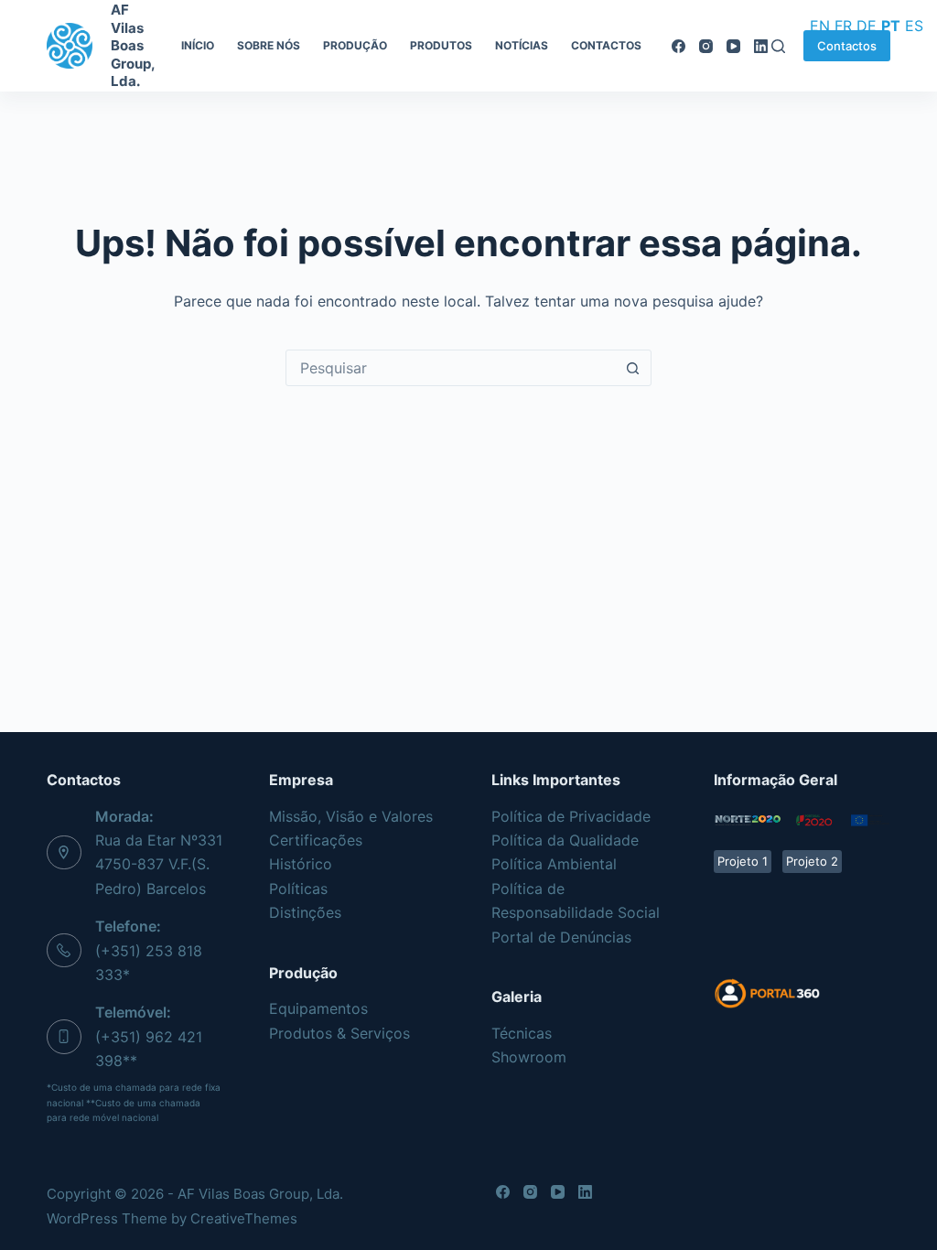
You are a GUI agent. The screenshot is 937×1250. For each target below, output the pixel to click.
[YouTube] (733, 46)
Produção (355, 45)
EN (820, 25)
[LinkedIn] (761, 46)
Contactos (606, 45)
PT (890, 25)
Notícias (521, 45)
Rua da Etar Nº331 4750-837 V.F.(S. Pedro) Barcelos (158, 864)
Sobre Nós (268, 45)
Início (197, 45)
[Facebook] (678, 46)
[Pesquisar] (778, 46)
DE (866, 25)
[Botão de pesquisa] (632, 368)
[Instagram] (706, 46)
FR (843, 25)
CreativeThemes (243, 1218)
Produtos (441, 45)
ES (914, 25)
